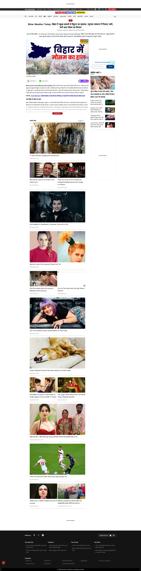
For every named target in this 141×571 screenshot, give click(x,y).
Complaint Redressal (69, 563)
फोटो (74, 16)
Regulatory (84, 560)
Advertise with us (67, 560)
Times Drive (74, 9)
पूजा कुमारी (65, 30)
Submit (110, 66)
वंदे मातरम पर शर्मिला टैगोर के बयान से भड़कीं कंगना (36, 551)
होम (25, 16)
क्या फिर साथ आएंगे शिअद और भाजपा (81, 545)
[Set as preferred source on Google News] (83, 81)
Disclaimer (47, 563)
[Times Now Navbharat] (70, 12)
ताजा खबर (30, 16)
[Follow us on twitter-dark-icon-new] (38, 535)
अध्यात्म (86, 16)
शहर (45, 16)
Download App (104, 535)
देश (36, 16)
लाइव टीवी (113, 9)
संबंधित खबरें (94, 72)
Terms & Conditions (104, 560)
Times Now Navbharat (30, 9)
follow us (33, 81)
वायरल (91, 16)
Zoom (44, 9)
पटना (70, 20)
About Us (28, 560)
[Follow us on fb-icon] (34, 535)
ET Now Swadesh (57, 9)
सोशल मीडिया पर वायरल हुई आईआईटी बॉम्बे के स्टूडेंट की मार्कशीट (105, 551)
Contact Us (47, 560)
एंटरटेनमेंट (55, 16)
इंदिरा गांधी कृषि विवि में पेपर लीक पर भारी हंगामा (81, 549)
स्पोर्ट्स (40, 16)
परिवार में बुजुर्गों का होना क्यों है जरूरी (57, 550)
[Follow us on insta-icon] (42, 535)
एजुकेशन (50, 16)
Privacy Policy (30, 563)
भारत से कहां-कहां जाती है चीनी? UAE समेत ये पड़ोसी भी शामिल (58, 546)
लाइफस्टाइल (63, 16)
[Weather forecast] (99, 9)
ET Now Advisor (66, 9)
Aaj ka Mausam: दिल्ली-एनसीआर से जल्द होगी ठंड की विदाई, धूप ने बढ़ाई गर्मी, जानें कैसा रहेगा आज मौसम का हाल (58, 95)
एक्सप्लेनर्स (80, 16)
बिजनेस (69, 16)
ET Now (49, 9)
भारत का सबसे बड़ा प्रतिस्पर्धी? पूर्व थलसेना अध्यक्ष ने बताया (36, 546)
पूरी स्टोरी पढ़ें (56, 113)
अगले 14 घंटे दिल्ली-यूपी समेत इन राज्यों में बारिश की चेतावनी (105, 546)
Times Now (39, 9)
